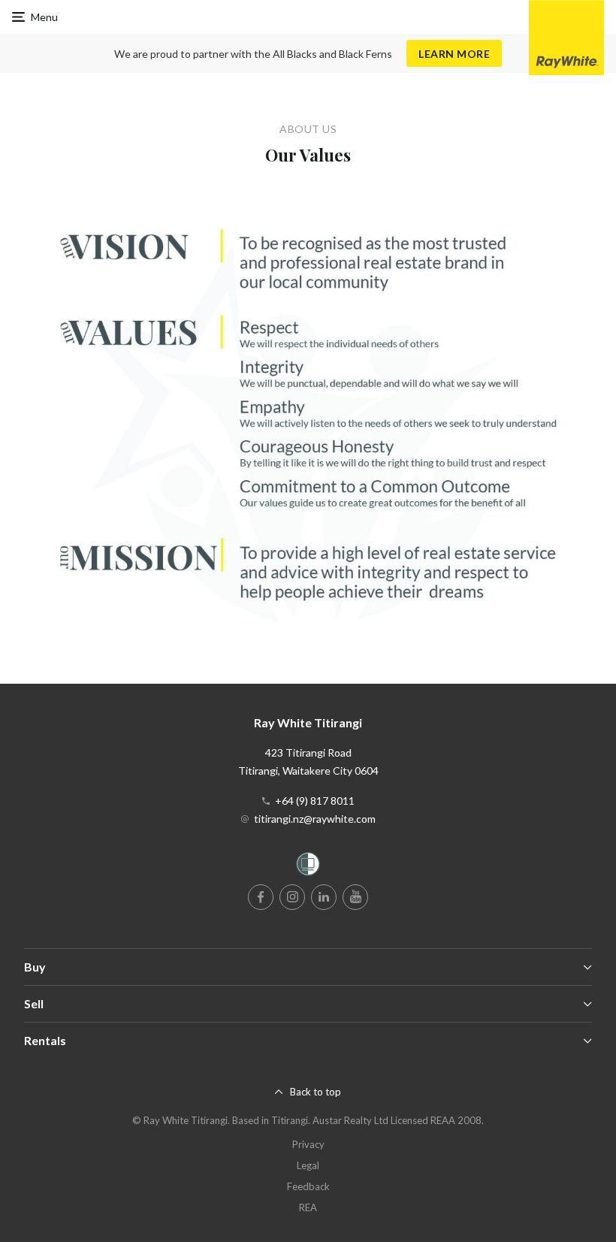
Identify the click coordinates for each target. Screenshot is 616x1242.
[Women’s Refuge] (308, 866)
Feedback (308, 1186)
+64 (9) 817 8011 (315, 800)
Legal (308, 1165)
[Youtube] (355, 897)
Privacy (308, 1144)
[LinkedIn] (324, 897)
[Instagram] (292, 897)
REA (308, 1207)
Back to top (315, 1092)
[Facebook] (260, 897)
